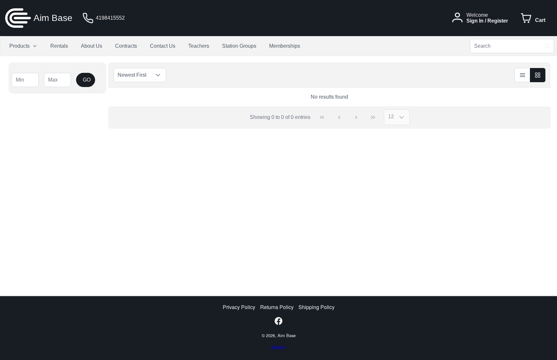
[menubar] (155, 46)
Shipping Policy (316, 307)
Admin (278, 347)
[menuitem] (23, 46)
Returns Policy (277, 307)
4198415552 (110, 18)
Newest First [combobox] (132, 75)
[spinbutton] (25, 80)
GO (87, 80)
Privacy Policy (239, 307)
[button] (158, 75)
